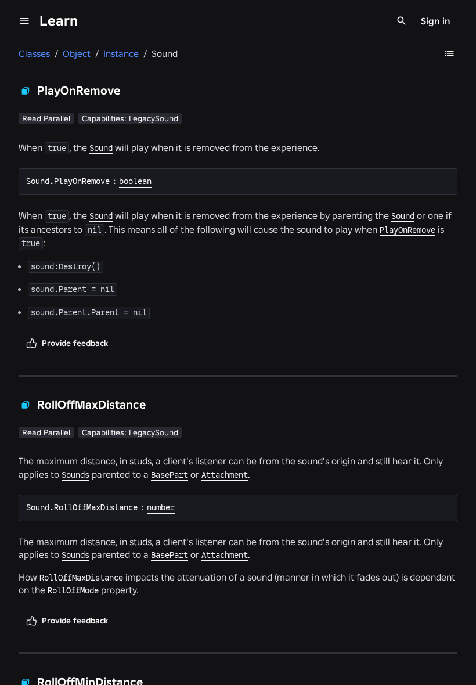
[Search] (401, 20)
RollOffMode (73, 590)
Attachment (224, 475)
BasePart (169, 475)
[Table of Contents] (449, 53)
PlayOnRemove (407, 230)
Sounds (75, 475)
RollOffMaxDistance (81, 577)
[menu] (24, 20)
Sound (101, 148)
